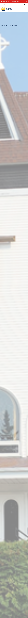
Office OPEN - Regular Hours (14, 1)
